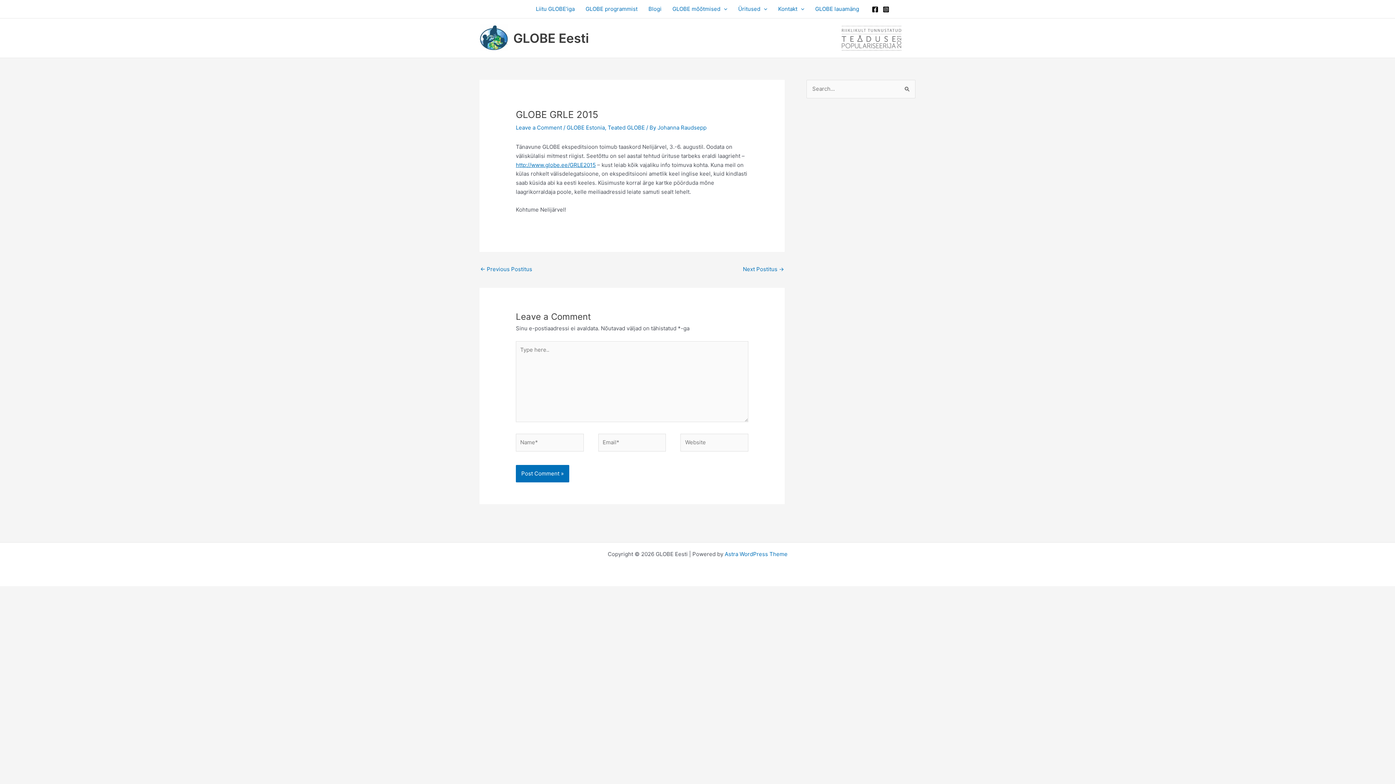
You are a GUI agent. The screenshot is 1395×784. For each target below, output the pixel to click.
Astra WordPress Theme (756, 554)
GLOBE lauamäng (837, 8)
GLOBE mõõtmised (696, 8)
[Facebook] (875, 9)
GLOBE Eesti (551, 38)
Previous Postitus (506, 269)
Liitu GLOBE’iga (555, 8)
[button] (723, 9)
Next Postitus (763, 269)
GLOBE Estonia (586, 127)
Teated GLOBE (626, 127)
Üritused (749, 8)
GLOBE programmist (612, 8)
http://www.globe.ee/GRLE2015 (556, 165)
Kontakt (787, 8)
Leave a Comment (539, 127)
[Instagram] (886, 9)
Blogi (655, 8)
